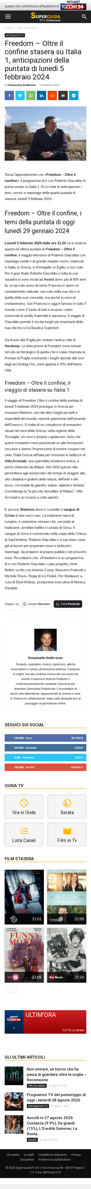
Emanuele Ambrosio (22, 85)
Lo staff (29, 1155)
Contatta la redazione (52, 1155)
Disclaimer (27, 1160)
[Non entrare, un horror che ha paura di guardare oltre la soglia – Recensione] (14, 1076)
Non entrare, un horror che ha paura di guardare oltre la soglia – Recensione (56, 1074)
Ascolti (32, 1139)
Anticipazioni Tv (27, 28)
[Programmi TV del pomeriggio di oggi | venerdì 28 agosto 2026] (14, 1101)
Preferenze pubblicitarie (55, 1160)
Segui (79, 747)
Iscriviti (77, 767)
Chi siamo (13, 1155)
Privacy (76, 1155)
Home (9, 28)
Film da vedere (36, 1085)
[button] (84, 16)
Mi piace (77, 738)
